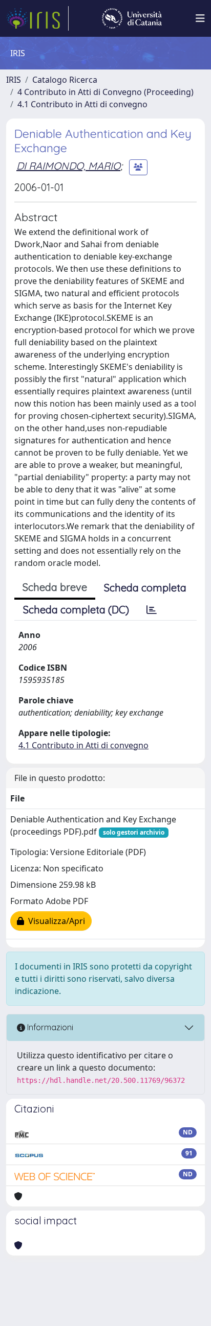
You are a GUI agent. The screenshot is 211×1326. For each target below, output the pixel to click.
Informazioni (49, 1027)
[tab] (151, 610)
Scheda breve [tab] (55, 587)
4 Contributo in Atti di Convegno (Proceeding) (105, 92)
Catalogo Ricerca (64, 79)
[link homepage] (37, 18)
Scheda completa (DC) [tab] (76, 609)
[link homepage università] (132, 18)
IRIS (13, 79)
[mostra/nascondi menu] (200, 18)
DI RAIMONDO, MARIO (68, 165)
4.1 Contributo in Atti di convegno (82, 104)
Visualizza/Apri (54, 921)
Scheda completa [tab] (145, 587)
